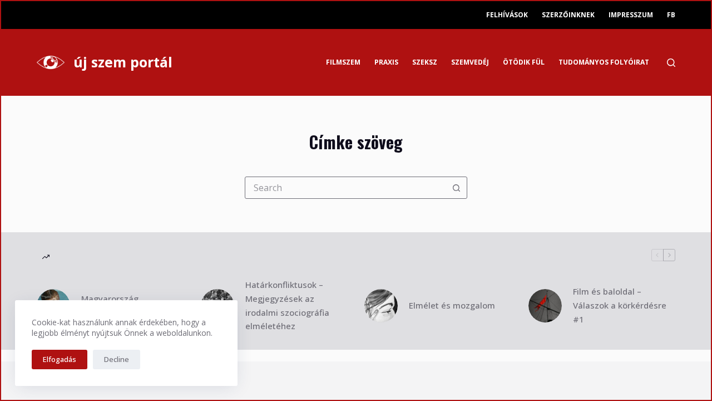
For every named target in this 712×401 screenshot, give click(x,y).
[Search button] (456, 187)
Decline (116, 359)
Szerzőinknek (568, 14)
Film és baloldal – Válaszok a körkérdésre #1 (619, 305)
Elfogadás (59, 359)
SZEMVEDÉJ (470, 62)
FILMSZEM (343, 62)
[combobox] (345, 188)
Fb (671, 14)
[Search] (671, 62)
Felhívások (507, 14)
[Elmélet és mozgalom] (381, 305)
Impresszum (631, 14)
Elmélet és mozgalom (452, 305)
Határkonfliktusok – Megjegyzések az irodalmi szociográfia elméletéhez (287, 305)
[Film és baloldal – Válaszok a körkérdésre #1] (545, 305)
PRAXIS (386, 62)
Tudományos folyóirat (603, 62)
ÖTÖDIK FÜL (524, 62)
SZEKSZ (424, 62)
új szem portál (122, 61)
